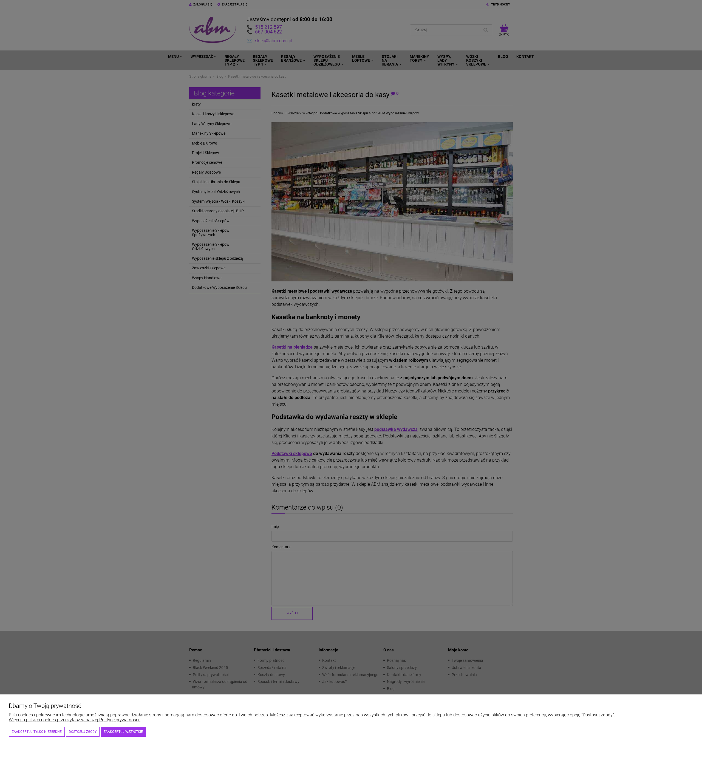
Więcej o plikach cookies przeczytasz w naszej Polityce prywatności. (74, 719)
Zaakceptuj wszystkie (123, 732)
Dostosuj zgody (83, 732)
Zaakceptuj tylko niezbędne (37, 732)
